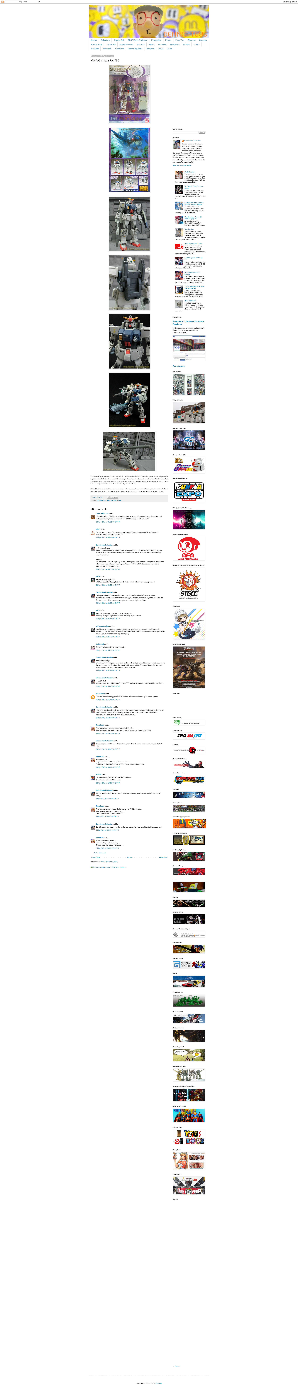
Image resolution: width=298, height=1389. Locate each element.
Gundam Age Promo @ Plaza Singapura (193, 218)
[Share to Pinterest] (117, 497)
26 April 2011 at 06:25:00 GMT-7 (108, 585)
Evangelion (156, 40)
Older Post (163, 857)
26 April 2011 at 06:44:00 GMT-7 (108, 619)
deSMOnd (100, 644)
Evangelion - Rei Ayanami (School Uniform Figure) (194, 203)
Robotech (107, 49)
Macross (141, 44)
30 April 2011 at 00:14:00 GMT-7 (108, 767)
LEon (98, 529)
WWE (160, 49)
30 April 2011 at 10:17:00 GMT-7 (108, 783)
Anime (94, 40)
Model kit (162, 44)
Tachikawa (100, 725)
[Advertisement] (189, 90)
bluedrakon (100, 693)
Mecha (151, 44)
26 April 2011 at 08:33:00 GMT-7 (108, 650)
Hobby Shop (96, 44)
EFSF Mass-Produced (137, 40)
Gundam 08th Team (103, 500)
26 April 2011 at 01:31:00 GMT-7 (108, 522)
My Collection (189, 172)
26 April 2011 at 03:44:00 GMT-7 (108, 569)
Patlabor (95, 49)
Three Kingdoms (135, 49)
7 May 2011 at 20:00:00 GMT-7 (107, 848)
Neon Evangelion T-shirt (193, 243)
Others (197, 44)
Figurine (191, 40)
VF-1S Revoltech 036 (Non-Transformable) (195, 287)
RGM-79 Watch (190, 301)
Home (129, 857)
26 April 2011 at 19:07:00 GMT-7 (108, 718)
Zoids (169, 49)
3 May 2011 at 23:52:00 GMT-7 (107, 817)
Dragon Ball (119, 40)
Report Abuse (179, 366)
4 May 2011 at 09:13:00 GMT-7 (107, 830)
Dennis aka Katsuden (104, 545)
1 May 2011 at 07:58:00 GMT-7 (107, 799)
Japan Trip (111, 44)
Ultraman (150, 49)
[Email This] (108, 497)
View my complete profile (182, 165)
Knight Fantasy (126, 44)
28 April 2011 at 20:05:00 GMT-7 (108, 733)
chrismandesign (102, 626)
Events (168, 40)
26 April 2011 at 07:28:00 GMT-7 (108, 637)
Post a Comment (100, 853)
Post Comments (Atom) (109, 861)
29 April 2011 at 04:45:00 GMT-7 (108, 749)
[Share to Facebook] (115, 497)
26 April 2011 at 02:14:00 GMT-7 (108, 538)
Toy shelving (189, 229)
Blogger (159, 1383)
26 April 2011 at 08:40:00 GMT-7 (108, 686)
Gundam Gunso (102, 513)
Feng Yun (179, 40)
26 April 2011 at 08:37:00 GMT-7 (108, 670)
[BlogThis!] (110, 497)
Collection (105, 40)
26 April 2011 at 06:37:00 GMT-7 (108, 603)
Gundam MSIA (116, 500)
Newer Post (95, 857)
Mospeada (174, 44)
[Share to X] (113, 497)
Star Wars (119, 49)
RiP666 (98, 774)
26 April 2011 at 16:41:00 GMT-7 (108, 700)
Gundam (203, 40)
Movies (186, 44)
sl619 (98, 576)
